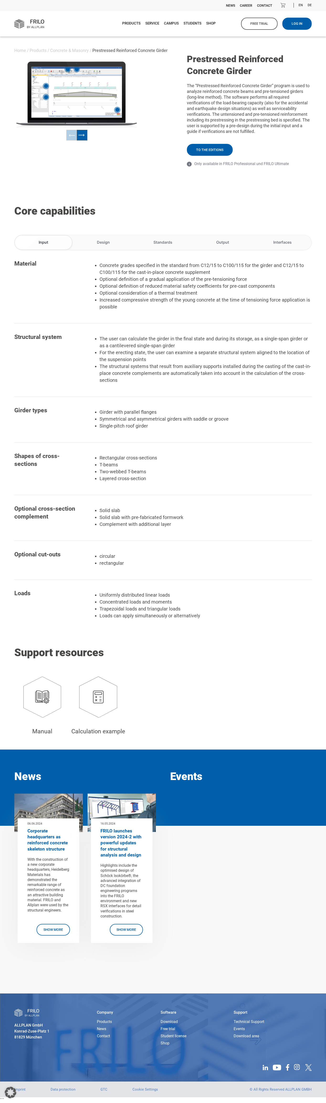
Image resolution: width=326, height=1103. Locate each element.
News (230, 5)
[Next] (82, 135)
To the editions (209, 150)
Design (103, 242)
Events (239, 1029)
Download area (246, 1036)
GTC (103, 1089)
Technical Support (249, 1021)
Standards (162, 242)
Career (246, 5)
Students (192, 23)
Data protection (63, 1089)
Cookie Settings (145, 1089)
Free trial (259, 23)
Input (43, 242)
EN (301, 5)
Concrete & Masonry (69, 50)
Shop (211, 23)
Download (169, 1021)
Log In (297, 23)
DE (310, 5)
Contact (264, 5)
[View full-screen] (117, 72)
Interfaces (282, 242)
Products (131, 23)
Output (222, 242)
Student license (173, 1036)
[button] (10, 1092)
